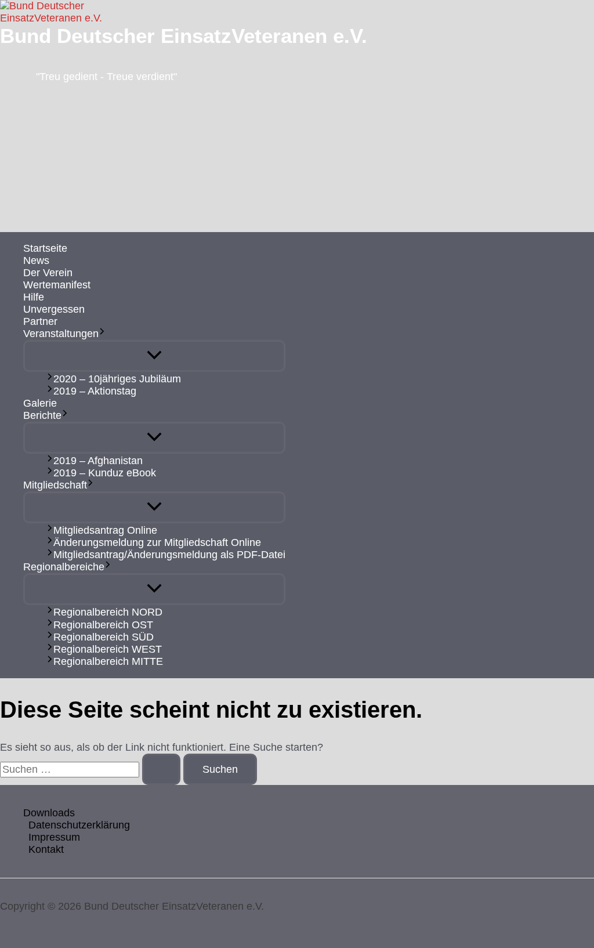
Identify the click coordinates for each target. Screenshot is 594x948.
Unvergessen (54, 309)
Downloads (49, 813)
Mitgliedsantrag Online (105, 530)
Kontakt (46, 849)
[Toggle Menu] (154, 356)
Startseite (45, 248)
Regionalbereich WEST (107, 649)
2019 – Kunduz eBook (104, 473)
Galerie (40, 403)
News (36, 260)
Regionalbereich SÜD (103, 637)
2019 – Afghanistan (98, 460)
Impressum (54, 837)
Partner (40, 321)
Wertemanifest (56, 285)
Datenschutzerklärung (79, 825)
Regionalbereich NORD (107, 612)
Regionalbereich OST (103, 625)
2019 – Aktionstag (94, 391)
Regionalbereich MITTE (108, 661)
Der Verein (48, 272)
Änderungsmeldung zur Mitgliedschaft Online (157, 542)
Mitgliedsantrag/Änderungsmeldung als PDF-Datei (169, 554)
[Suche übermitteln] (161, 769)
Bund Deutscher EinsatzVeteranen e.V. (183, 35)
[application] (102, 334)
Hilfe (33, 297)
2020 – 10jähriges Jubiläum (117, 379)
